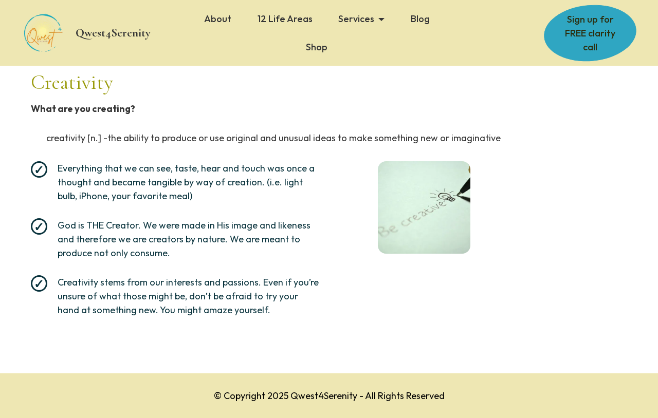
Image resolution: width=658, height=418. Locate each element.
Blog (420, 19)
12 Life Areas (285, 19)
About (217, 19)
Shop (316, 47)
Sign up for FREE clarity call (590, 33)
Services (356, 19)
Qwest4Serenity (113, 33)
